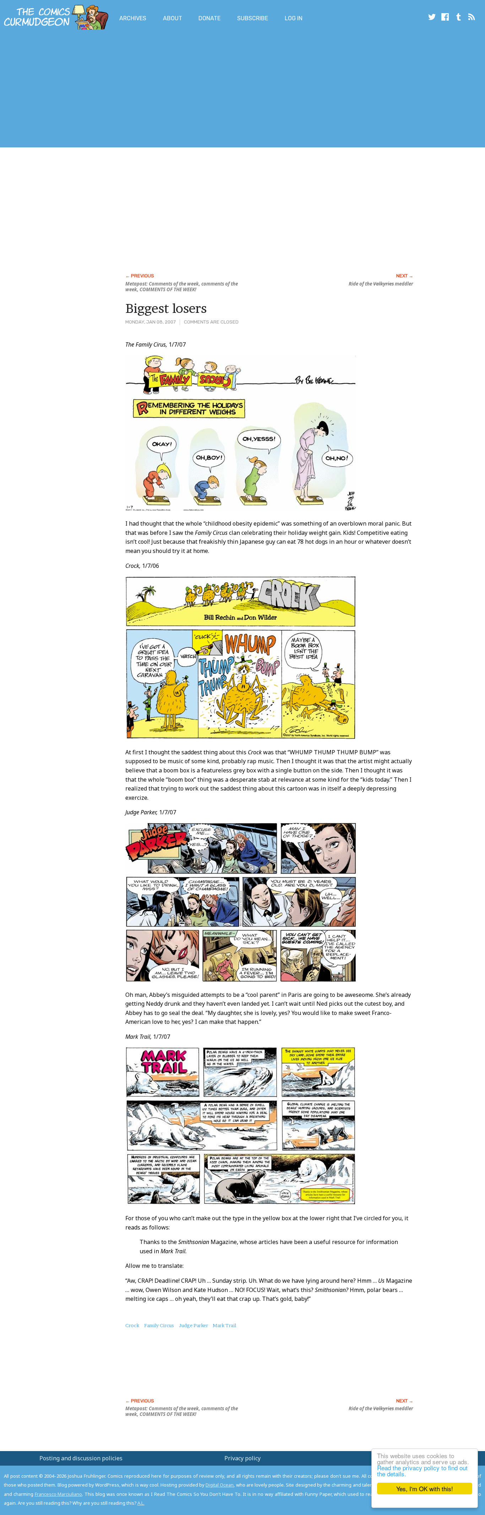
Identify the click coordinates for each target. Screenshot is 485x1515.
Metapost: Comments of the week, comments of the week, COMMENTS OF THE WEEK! (181, 287)
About (172, 18)
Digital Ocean (220, 1485)
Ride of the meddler (381, 284)
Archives (132, 18)
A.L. (141, 1503)
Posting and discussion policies (80, 1458)
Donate (209, 18)
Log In (294, 18)
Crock (132, 1325)
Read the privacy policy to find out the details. (422, 1470)
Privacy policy (242, 1458)
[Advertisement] (129, 90)
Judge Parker (193, 1325)
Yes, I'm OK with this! (424, 1488)
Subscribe (252, 18)
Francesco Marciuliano (58, 1494)
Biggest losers (166, 308)
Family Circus (159, 1325)
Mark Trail (224, 1325)
